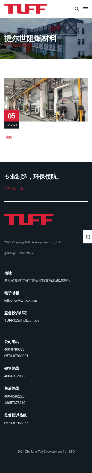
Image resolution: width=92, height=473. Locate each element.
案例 (9, 137)
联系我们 (10, 188)
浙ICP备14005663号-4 (19, 253)
